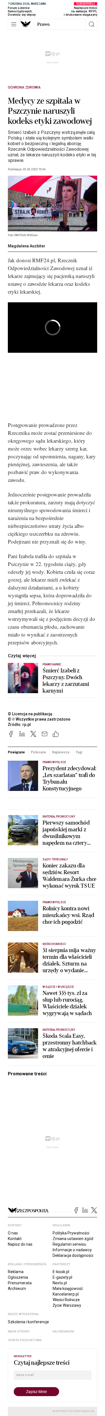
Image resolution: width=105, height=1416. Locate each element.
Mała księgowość (68, 1288)
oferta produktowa (25, 1340)
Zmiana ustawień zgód (73, 1238)
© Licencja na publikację (30, 714)
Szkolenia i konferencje (28, 1322)
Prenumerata (20, 1283)
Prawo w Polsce (54, 762)
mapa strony (19, 1331)
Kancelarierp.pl (66, 1294)
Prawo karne (52, 664)
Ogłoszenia (18, 1277)
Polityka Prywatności (71, 1233)
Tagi (79, 752)
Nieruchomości (54, 944)
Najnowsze (61, 752)
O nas (13, 1233)
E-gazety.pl (62, 1277)
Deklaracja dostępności (73, 1255)
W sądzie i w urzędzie (58, 986)
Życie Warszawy (67, 1305)
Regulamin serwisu (69, 1244)
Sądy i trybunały (55, 859)
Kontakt (15, 1238)
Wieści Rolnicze (66, 1299)
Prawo (43, 24)
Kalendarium (63, 1331)
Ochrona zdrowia (24, 87)
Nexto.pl (60, 1283)
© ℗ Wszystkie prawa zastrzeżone (39, 719)
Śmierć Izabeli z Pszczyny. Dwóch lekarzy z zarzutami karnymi (66, 680)
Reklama (16, 1271)
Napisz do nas (20, 1244)
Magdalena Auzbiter (26, 246)
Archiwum (17, 1288)
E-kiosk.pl (61, 1271)
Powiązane (16, 752)
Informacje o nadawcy (72, 1250)
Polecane (38, 752)
